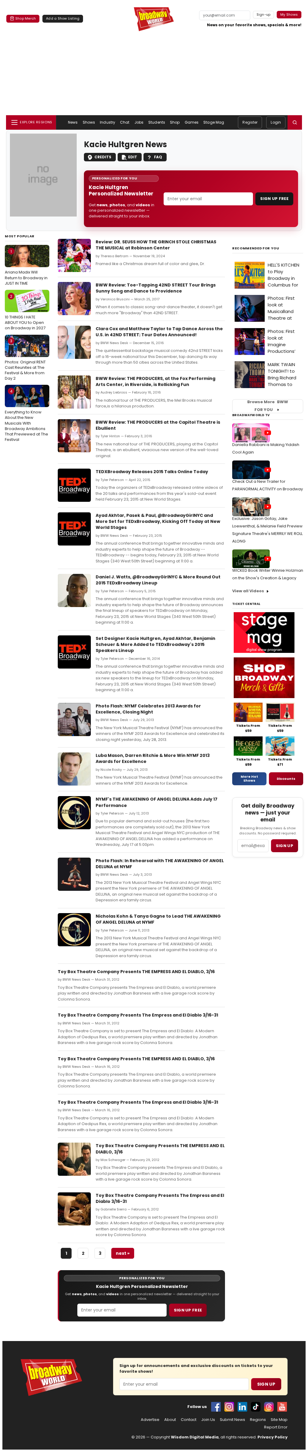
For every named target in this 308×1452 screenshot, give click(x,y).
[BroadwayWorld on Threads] (268, 1406)
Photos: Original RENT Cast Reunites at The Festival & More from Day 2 (25, 359)
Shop (175, 122)
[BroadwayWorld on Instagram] (229, 1406)
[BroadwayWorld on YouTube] (282, 1406)
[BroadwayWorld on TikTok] (255, 1406)
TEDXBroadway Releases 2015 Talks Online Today (152, 472)
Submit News (232, 1419)
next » (123, 1253)
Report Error (276, 1427)
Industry (107, 122)
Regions (258, 1419)
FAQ (158, 157)
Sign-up (264, 14)
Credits (102, 157)
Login (276, 122)
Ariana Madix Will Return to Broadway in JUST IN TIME (26, 267)
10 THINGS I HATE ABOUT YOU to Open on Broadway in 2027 (25, 312)
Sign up (284, 846)
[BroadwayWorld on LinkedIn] (242, 1406)
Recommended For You (255, 248)
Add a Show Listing (62, 18)
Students (156, 122)
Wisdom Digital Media (195, 1437)
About (170, 1419)
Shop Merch (25, 18)
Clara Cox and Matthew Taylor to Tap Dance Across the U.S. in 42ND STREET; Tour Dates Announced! (159, 332)
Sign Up (266, 1384)
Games (192, 122)
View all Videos (248, 591)
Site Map (279, 1419)
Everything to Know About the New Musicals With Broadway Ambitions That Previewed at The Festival (26, 415)
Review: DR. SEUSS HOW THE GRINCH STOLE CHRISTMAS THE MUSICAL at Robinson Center (156, 245)
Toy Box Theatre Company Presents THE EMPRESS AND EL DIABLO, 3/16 (136, 972)
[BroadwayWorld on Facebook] (216, 1406)
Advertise (150, 1419)
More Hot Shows (249, 778)
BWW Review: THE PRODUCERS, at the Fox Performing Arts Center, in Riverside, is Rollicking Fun (155, 381)
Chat (124, 122)
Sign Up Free (274, 198)
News (73, 122)
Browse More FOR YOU (267, 406)
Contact (188, 1419)
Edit (132, 157)
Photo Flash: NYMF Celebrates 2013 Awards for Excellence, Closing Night (148, 709)
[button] (295, 122)
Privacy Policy (272, 1437)
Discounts (286, 778)
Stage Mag (213, 122)
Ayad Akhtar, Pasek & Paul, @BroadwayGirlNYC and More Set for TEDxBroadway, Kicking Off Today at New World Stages (158, 521)
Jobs (138, 122)
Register (249, 122)
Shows (89, 122)
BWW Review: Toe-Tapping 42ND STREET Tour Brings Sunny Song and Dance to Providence (156, 288)
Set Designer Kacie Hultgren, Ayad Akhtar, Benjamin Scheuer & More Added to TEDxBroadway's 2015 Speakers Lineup (155, 644)
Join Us (208, 1419)
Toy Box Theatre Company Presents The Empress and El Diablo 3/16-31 (138, 1015)
